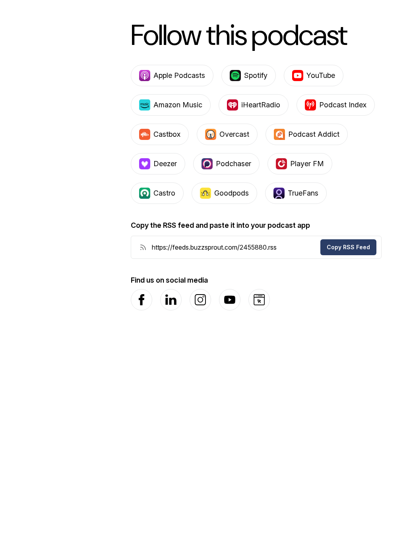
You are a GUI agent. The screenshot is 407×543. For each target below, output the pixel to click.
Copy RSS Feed (348, 247)
